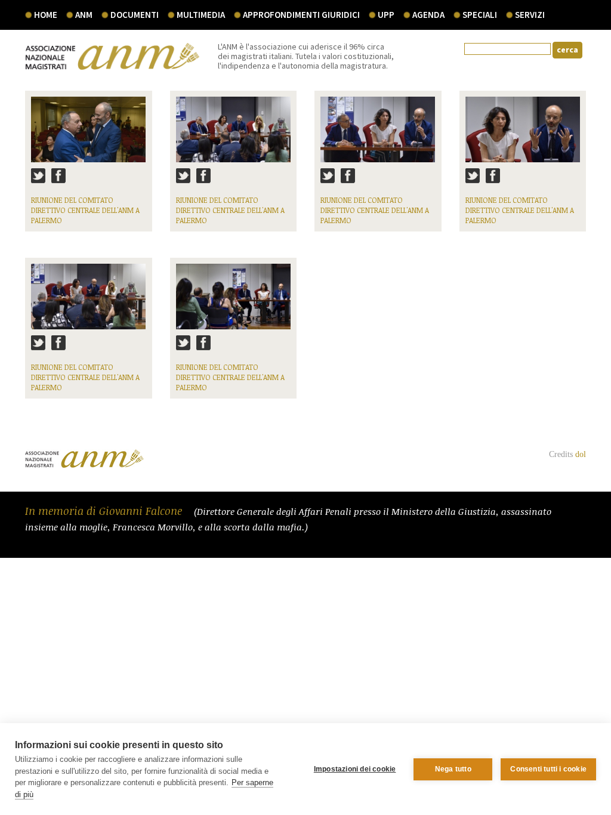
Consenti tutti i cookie (548, 769)
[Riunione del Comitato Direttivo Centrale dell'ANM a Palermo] (88, 135)
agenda (428, 14)
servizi (530, 14)
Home (45, 14)
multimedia (201, 14)
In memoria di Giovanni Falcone (105, 511)
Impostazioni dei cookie (355, 769)
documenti (134, 14)
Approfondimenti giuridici (301, 14)
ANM (83, 14)
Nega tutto (453, 769)
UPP (386, 14)
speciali (479, 14)
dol (580, 454)
